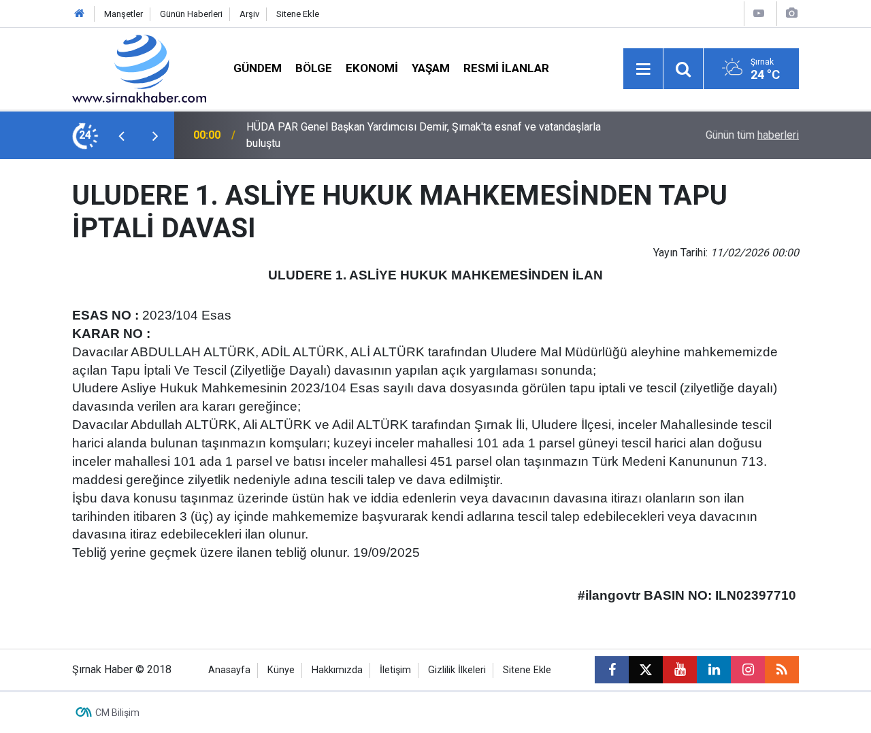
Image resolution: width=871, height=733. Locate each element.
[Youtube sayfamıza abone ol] (680, 669)
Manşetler (123, 14)
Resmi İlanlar (506, 68)
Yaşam (431, 68)
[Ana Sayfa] (79, 14)
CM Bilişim (117, 712)
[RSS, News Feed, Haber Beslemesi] (782, 669)
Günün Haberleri (191, 14)
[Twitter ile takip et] (646, 669)
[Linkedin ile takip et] (714, 669)
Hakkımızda (337, 670)
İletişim (395, 670)
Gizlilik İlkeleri (457, 670)
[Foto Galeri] (791, 13)
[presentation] (121, 135)
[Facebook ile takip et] (612, 669)
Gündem (257, 68)
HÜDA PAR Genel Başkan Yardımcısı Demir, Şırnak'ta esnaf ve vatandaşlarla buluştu (423, 135)
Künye (281, 670)
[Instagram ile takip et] (748, 669)
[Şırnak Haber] (139, 67)
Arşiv (249, 14)
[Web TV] (758, 13)
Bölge (313, 68)
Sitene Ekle (297, 14)
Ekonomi (372, 68)
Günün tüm (752, 135)
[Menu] (643, 69)
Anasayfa (229, 670)
